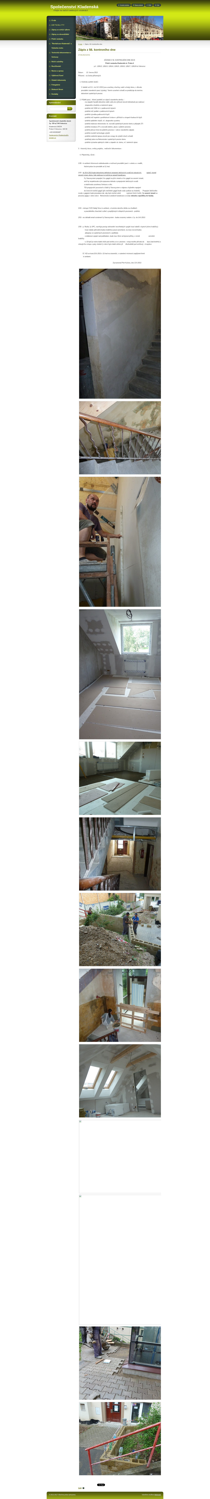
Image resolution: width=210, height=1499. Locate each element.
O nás (80, 44)
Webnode (157, 1494)
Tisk (158, 5)
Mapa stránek (139, 5)
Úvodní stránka (124, 5)
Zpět (80, 1488)
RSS (150, 5)
